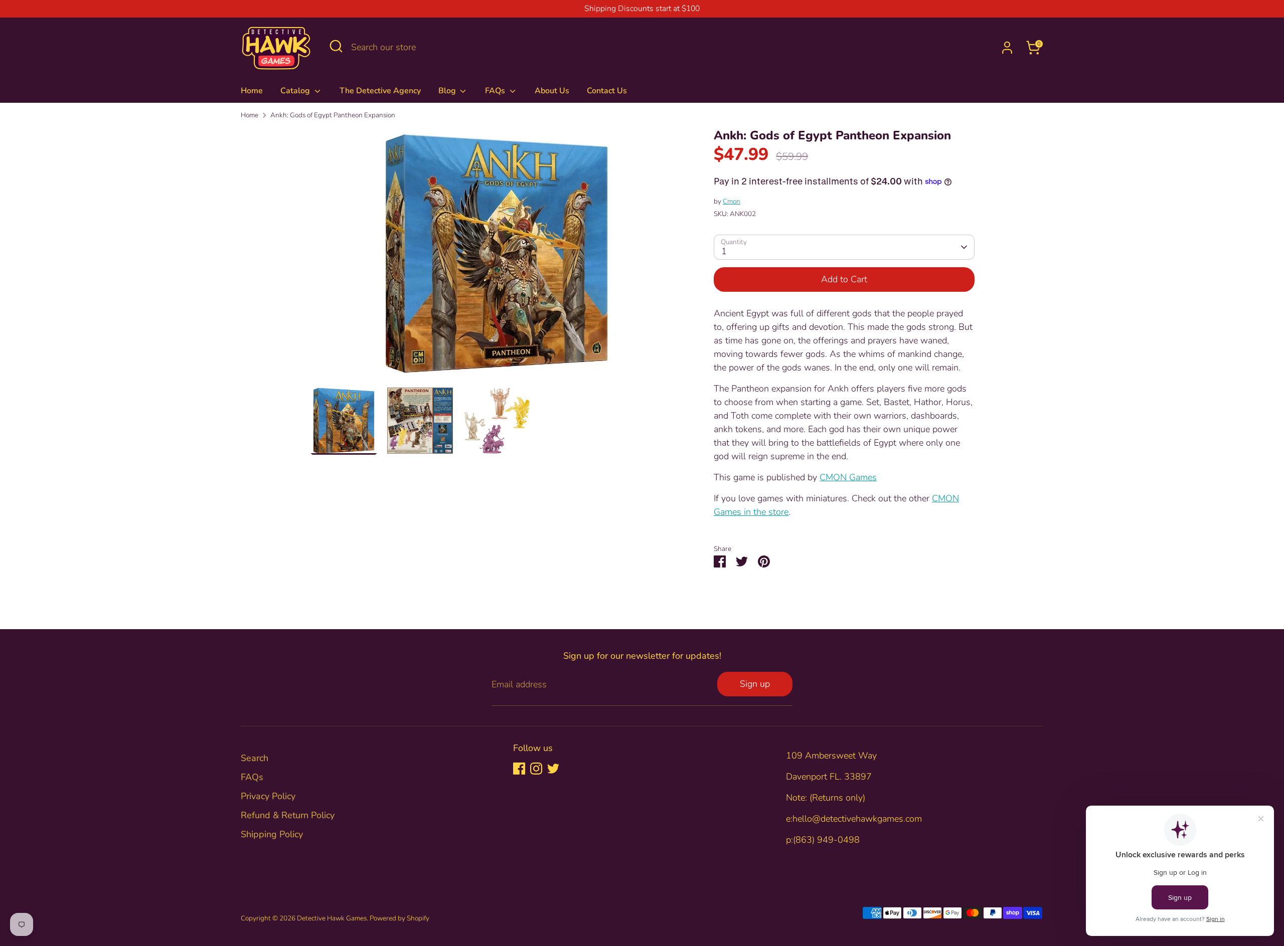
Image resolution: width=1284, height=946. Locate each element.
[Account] (1007, 48)
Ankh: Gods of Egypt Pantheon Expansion (332, 115)
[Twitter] (553, 769)
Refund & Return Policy (288, 815)
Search (254, 758)
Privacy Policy (268, 796)
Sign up (755, 684)
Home (252, 90)
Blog (448, 90)
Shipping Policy (272, 834)
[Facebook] (519, 769)
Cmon (731, 201)
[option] (496, 257)
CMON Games (848, 477)
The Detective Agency (380, 90)
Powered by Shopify (399, 918)
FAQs (496, 90)
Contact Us (607, 90)
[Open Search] (336, 46)
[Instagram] (536, 769)
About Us (552, 90)
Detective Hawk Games (332, 918)
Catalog (296, 90)
